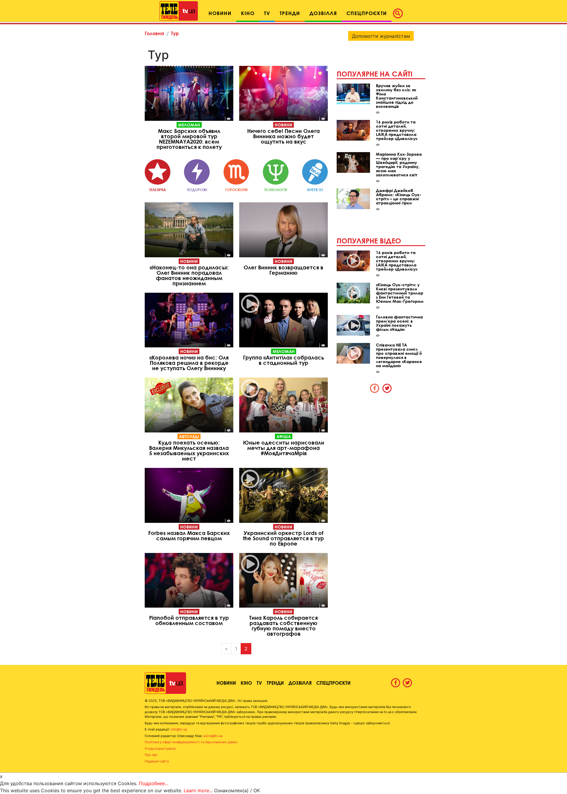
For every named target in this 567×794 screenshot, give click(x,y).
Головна (154, 33)
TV (259, 683)
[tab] (375, 388)
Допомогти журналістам (381, 36)
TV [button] (267, 13)
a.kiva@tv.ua (212, 736)
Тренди (275, 683)
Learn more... (198, 790)
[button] (400, 13)
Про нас (151, 755)
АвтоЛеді (189, 436)
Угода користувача (160, 748)
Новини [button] (220, 13)
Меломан (189, 124)
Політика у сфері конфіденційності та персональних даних (191, 742)
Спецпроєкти (333, 683)
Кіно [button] (248, 13)
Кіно (246, 683)
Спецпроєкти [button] (366, 13)
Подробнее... (153, 783)
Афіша (283, 436)
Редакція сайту (157, 761)
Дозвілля (300, 683)
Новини (283, 124)
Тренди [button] (290, 13)
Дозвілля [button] (323, 13)
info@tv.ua (179, 729)
